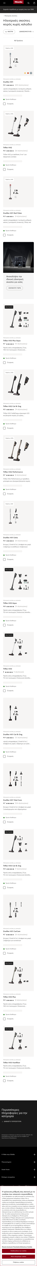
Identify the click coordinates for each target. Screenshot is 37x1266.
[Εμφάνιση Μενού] (4, 3)
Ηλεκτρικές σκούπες (10, 16)
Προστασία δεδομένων (20, 1247)
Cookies (29, 1247)
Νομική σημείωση (7, 1247)
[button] (25, 73)
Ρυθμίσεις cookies (18, 1262)
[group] (18, 75)
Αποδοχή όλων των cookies (18, 1251)
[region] (18, 1226)
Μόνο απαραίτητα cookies (18, 1256)
